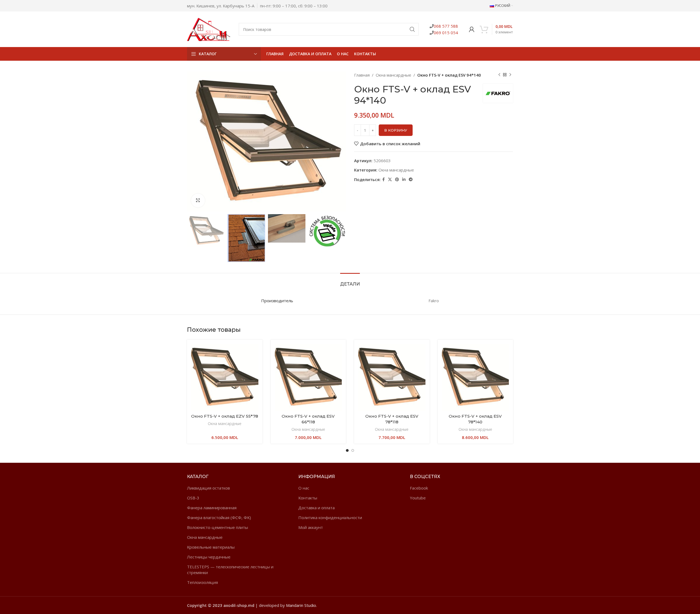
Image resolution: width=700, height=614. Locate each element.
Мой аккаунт (310, 527)
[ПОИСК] (412, 29)
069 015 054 (446, 32)
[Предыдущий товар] (499, 75)
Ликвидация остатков (208, 488)
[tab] (350, 281)
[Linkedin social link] (404, 179)
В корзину (395, 130)
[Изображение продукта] (224, 377)
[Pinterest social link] (397, 179)
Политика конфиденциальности (330, 517)
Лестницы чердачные (209, 557)
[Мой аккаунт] (471, 29)
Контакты (307, 497)
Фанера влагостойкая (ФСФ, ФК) (219, 517)
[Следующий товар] (510, 75)
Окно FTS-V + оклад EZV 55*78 (224, 416)
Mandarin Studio (301, 605)
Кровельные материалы (211, 547)
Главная (362, 75)
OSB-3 (193, 497)
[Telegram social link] (410, 179)
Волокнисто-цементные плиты (217, 527)
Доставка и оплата (316, 507)
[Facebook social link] (383, 179)
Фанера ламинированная (212, 507)
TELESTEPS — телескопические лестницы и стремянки (230, 569)
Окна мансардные (393, 75)
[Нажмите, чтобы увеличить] (198, 200)
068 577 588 (446, 26)
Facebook (419, 488)
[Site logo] (209, 28)
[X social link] (389, 179)
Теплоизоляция (202, 582)
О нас (303, 488)
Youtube (418, 497)
